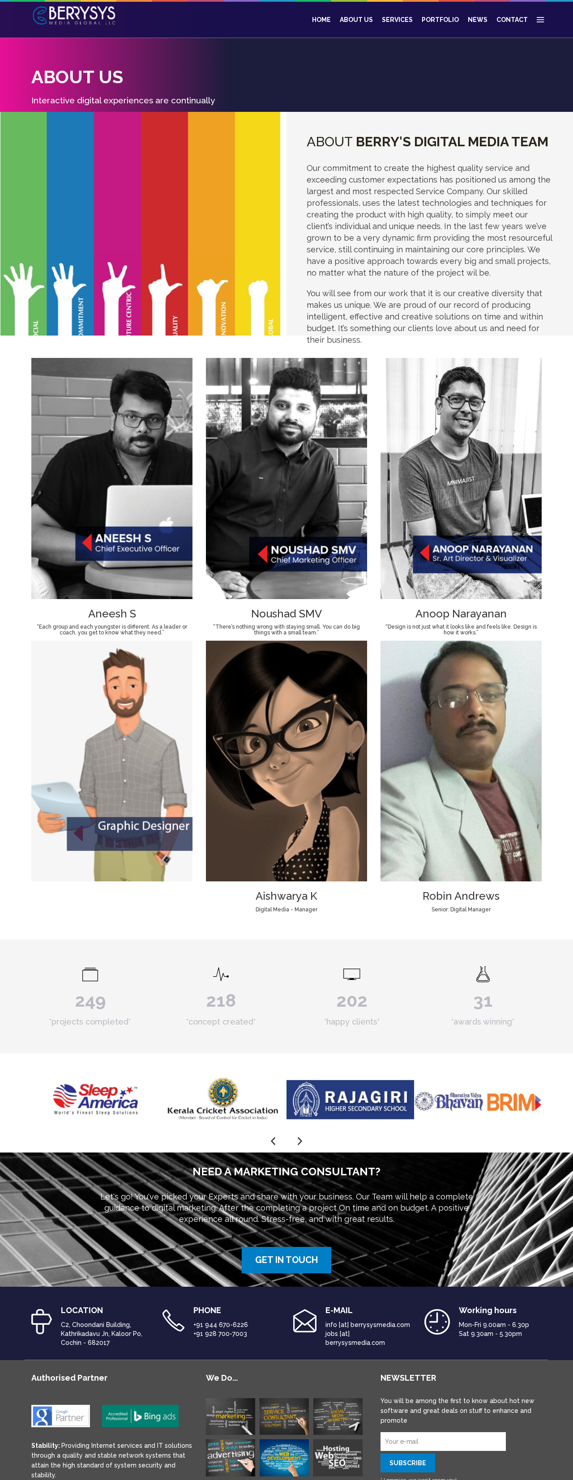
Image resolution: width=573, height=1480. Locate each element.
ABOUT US (356, 19)
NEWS (477, 19)
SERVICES (397, 19)
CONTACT (512, 19)
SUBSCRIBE (407, 1463)
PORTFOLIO (440, 19)
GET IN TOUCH (286, 1260)
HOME (321, 19)
